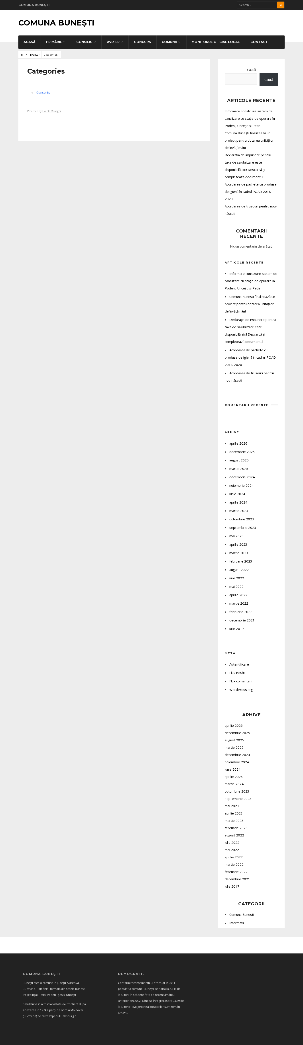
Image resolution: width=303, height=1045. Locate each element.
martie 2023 (238, 553)
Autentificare (239, 664)
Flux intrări (237, 672)
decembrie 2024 (242, 477)
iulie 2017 (236, 628)
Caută (251, 69)
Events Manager (51, 111)
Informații (236, 923)
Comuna (169, 42)
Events (34, 55)
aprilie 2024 (238, 502)
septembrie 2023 (242, 527)
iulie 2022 (236, 578)
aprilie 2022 (238, 595)
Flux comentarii (240, 681)
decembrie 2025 (242, 451)
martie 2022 (238, 603)
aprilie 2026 (238, 443)
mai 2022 (236, 586)
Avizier (113, 42)
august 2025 (239, 460)
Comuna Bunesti (241, 914)
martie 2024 (238, 510)
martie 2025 (238, 468)
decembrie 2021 (242, 620)
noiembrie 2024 (241, 485)
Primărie (54, 42)
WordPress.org (241, 689)
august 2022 (239, 569)
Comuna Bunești (56, 22)
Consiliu (84, 42)
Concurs (142, 42)
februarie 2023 (240, 561)
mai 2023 (236, 536)
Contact (259, 42)
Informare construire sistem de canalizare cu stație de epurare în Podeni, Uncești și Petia (250, 118)
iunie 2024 (237, 494)
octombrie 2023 (241, 519)
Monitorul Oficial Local (216, 42)
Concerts (43, 92)
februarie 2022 (240, 611)
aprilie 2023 (238, 544)
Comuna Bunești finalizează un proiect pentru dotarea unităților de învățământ (249, 140)
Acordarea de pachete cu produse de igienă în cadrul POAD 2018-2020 (251, 191)
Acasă (29, 42)
